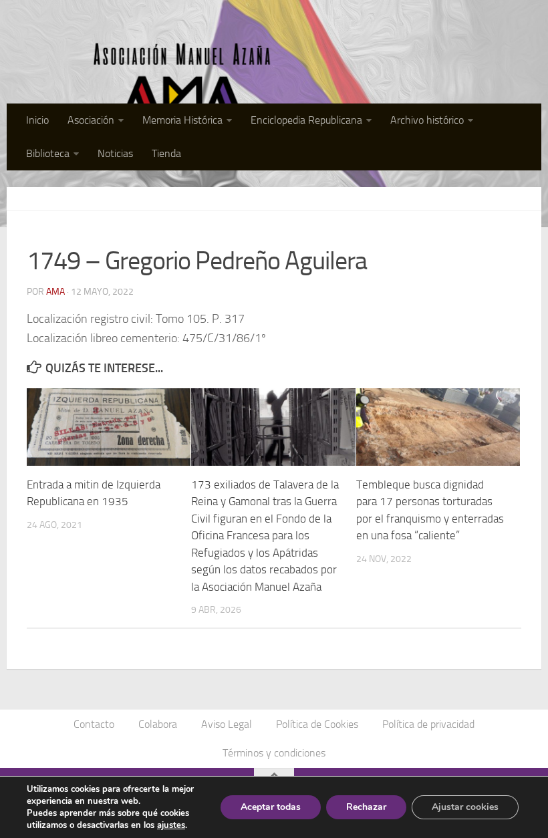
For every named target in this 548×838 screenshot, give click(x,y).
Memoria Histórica (182, 120)
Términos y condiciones (274, 752)
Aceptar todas (271, 807)
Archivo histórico (427, 120)
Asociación (90, 120)
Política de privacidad (428, 724)
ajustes (171, 825)
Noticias (115, 153)
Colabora (157, 724)
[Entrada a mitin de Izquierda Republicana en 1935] (108, 427)
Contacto (94, 724)
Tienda (166, 153)
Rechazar (366, 807)
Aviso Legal (226, 724)
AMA (55, 291)
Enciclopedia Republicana (306, 120)
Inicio (37, 120)
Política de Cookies (317, 724)
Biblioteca (48, 153)
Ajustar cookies (465, 807)
